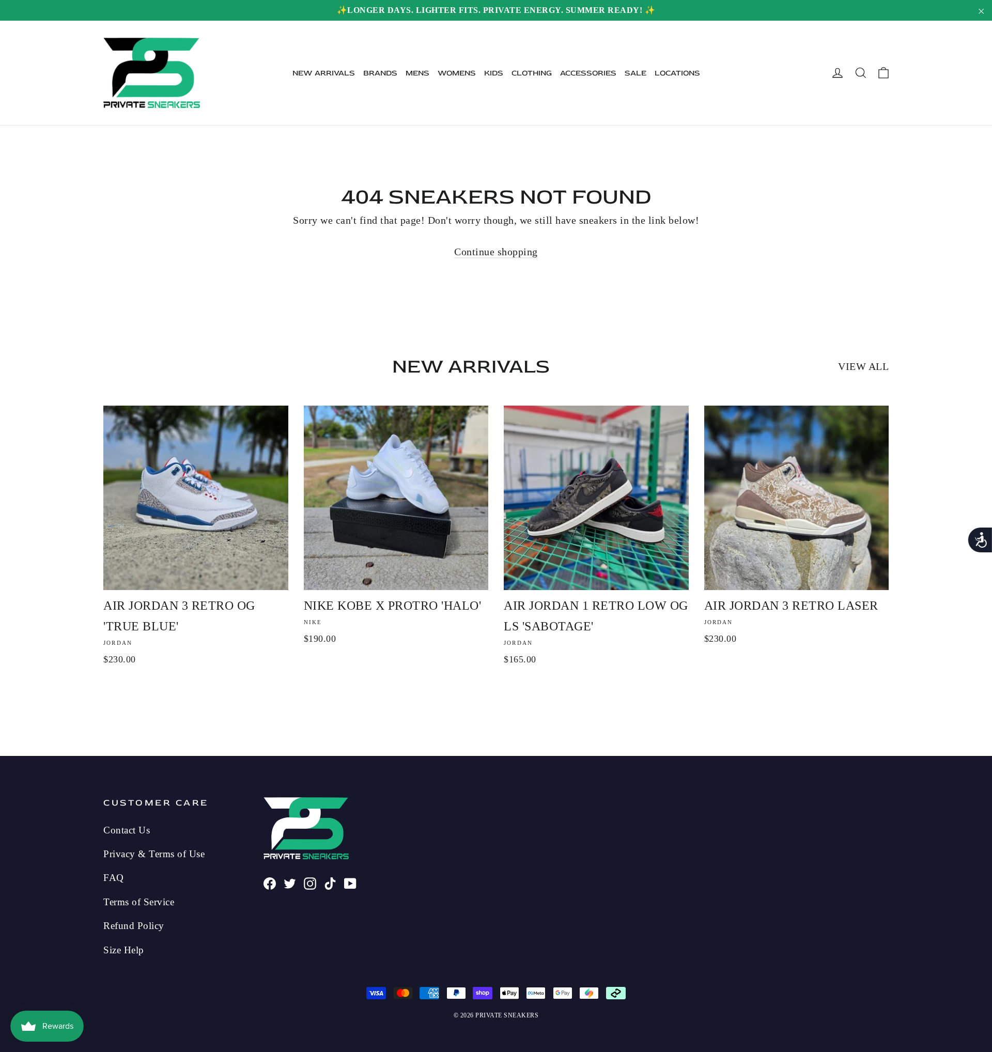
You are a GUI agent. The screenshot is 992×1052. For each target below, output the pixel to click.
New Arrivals (323, 73)
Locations (677, 73)
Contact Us (126, 830)
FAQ (113, 877)
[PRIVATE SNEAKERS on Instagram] (310, 882)
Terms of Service (138, 901)
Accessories (588, 73)
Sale (635, 73)
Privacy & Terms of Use (154, 853)
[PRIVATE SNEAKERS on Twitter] (290, 882)
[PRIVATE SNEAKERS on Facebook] (270, 882)
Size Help (123, 950)
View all (863, 366)
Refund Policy (133, 925)
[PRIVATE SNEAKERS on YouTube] (350, 882)
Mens (417, 73)
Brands (380, 73)
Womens (457, 73)
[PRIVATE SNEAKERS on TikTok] (330, 882)
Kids (493, 73)
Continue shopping (496, 251)
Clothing (532, 73)
